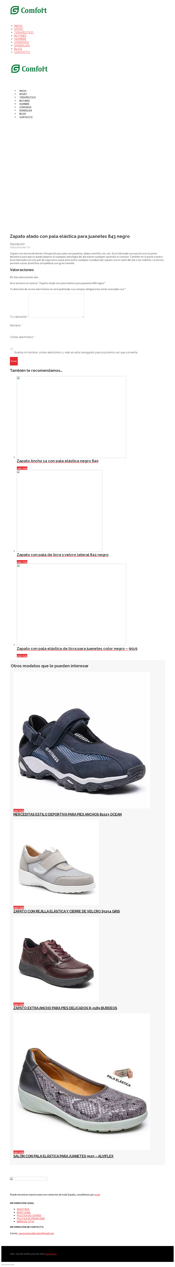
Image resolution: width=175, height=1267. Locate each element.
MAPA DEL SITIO (25, 1221)
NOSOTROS (23, 1209)
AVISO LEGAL (24, 1212)
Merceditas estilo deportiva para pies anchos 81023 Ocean (67, 814)
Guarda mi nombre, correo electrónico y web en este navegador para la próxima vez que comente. (76, 352)
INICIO (18, 25)
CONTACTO (22, 52)
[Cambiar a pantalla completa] (9, 1264)
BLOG (18, 49)
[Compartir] (6, 1264)
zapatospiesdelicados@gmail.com (36, 1233)
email (97, 1194)
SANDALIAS (22, 45)
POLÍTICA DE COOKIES (29, 1215)
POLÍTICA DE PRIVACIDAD (31, 1218)
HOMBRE (20, 39)
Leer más (22, 468)
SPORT (19, 29)
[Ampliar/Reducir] (12, 1264)
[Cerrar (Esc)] (2, 1264)
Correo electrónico (22, 337)
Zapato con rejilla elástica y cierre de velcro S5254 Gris (66, 911)
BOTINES (20, 35)
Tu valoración (19, 316)
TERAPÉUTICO (23, 32)
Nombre (16, 325)
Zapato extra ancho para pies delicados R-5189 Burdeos (65, 1008)
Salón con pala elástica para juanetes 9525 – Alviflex (63, 1156)
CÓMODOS (21, 42)
